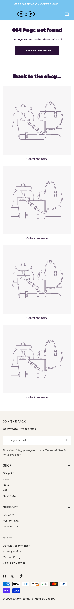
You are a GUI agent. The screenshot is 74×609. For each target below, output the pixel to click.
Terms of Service (14, 562)
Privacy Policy (12, 551)
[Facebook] (4, 576)
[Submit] (66, 440)
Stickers (8, 490)
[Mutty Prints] (25, 14)
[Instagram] (13, 576)
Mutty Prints (21, 598)
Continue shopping (37, 50)
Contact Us (10, 526)
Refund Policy (12, 557)
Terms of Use (54, 450)
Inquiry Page (11, 521)
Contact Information (16, 545)
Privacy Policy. (12, 454)
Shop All (8, 473)
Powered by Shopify (43, 598)
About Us (9, 515)
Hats (6, 484)
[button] (67, 14)
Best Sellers (10, 496)
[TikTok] (21, 576)
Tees (6, 479)
